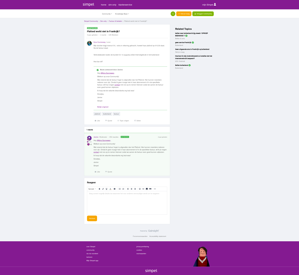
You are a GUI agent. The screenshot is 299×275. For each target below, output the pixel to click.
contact (117, 85)
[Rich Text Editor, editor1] (127, 203)
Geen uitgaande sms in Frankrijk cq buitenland (192, 49)
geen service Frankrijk (183, 42)
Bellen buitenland (181, 65)
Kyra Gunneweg (99, 42)
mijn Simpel (208, 4)
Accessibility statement (157, 236)
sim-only (112, 4)
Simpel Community (91, 21)
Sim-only (103, 21)
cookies (139, 250)
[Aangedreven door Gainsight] (149, 231)
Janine (96, 137)
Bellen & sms (180, 38)
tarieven (89, 257)
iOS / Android (180, 61)
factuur (116, 114)
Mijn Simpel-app (92, 260)
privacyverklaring (142, 246)
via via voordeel (92, 253)
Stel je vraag (179, 52)
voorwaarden (141, 253)
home (103, 4)
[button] (183, 13)
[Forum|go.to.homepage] (91, 13)
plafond (97, 114)
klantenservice (125, 4)
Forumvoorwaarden (140, 236)
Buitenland (179, 45)
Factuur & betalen (115, 21)
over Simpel (90, 246)
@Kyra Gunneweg (107, 73)
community (90, 250)
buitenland (107, 114)
